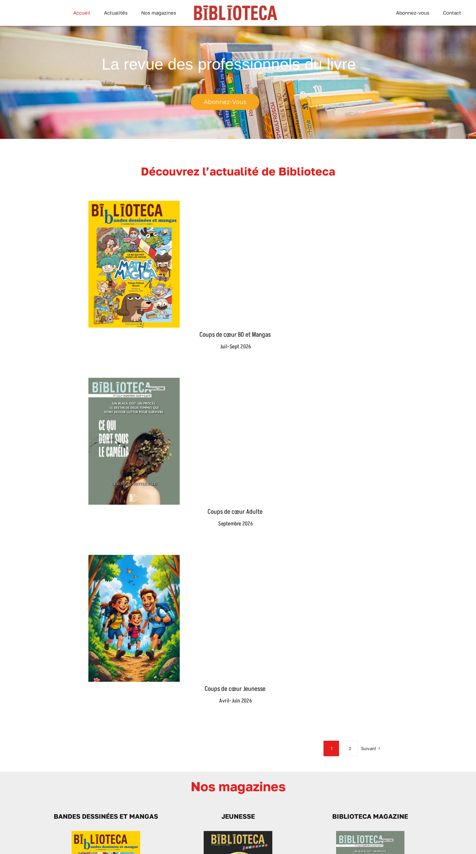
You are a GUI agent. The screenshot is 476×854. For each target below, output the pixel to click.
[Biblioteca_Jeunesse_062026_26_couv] (238, 833)
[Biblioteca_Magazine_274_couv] (370, 833)
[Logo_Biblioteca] (235, 6)
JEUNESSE (238, 816)
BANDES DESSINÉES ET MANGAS (106, 816)
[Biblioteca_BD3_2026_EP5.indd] (106, 833)
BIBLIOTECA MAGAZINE (370, 816)
